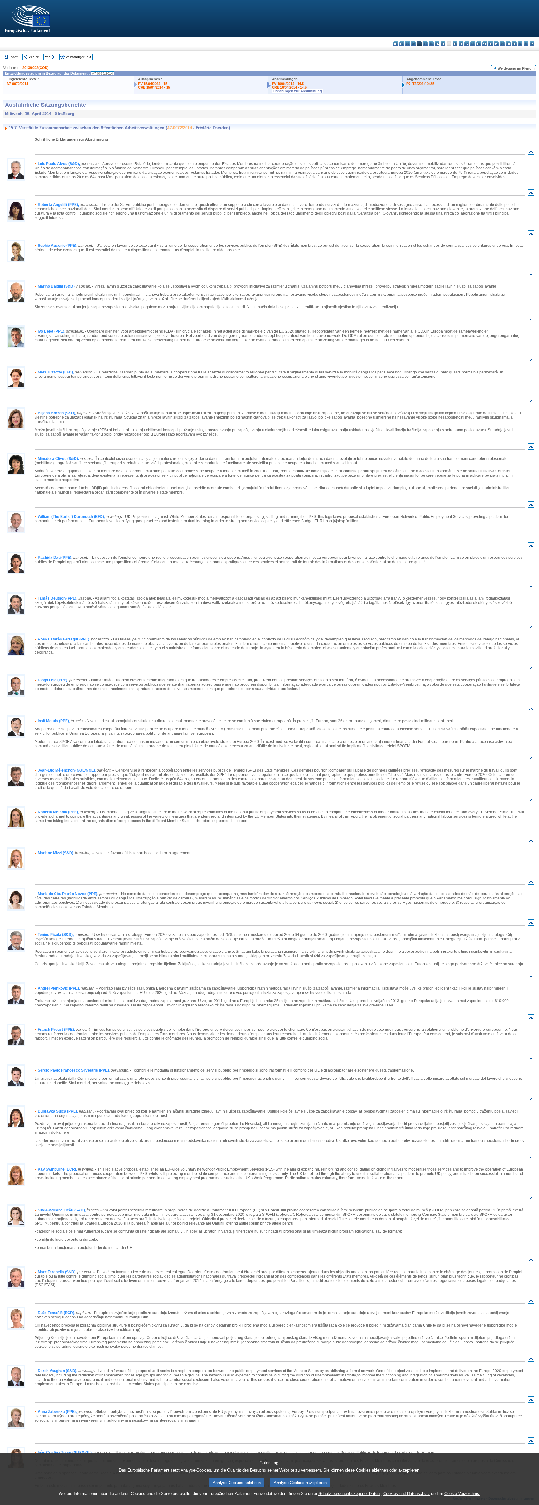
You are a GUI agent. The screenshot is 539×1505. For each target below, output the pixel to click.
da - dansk (413, 43)
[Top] (530, 153)
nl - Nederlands (490, 43)
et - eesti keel (425, 43)
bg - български (395, 43)
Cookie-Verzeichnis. (462, 1493)
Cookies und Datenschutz (406, 1493)
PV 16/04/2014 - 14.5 (288, 83)
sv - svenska (532, 43)
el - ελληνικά (431, 43)
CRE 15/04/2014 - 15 (154, 87)
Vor (47, 57)
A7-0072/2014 (17, 83)
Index (14, 57)
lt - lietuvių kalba (472, 43)
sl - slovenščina (520, 43)
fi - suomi (526, 43)
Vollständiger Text (78, 57)
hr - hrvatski (455, 43)
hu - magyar (478, 43)
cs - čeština (407, 43)
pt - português (502, 43)
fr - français (443, 43)
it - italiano (461, 43)
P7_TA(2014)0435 (420, 83)
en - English (437, 43)
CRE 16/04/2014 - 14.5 (289, 87)
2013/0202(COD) (35, 68)
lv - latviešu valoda (466, 43)
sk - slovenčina (514, 43)
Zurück (34, 57)
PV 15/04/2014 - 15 (152, 83)
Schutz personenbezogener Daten (349, 1493)
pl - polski (496, 43)
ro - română (508, 43)
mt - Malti (484, 43)
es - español (401, 43)
